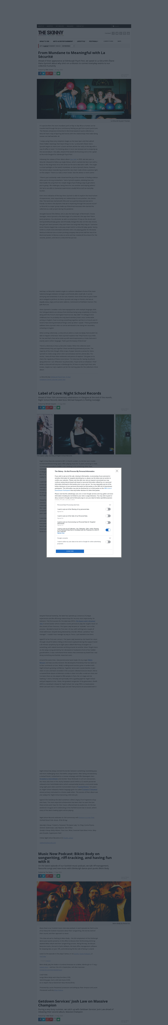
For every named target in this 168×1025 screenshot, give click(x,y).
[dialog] (84, 512)
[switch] (108, 509)
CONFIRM (70, 551)
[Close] (117, 471)
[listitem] (84, 505)
